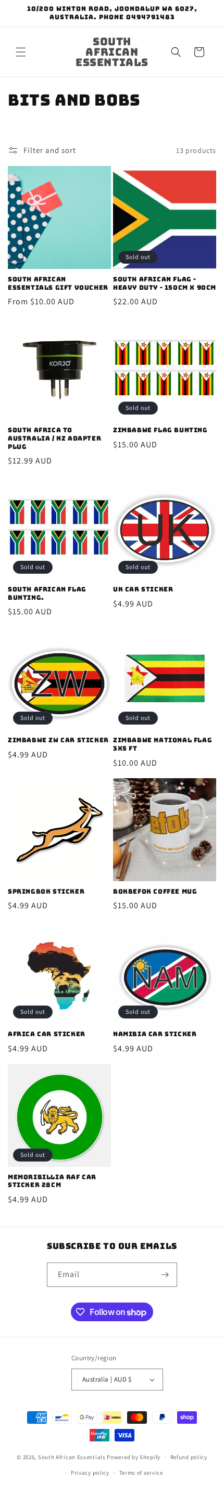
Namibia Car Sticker (154, 1034)
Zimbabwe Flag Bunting (160, 430)
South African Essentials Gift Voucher (58, 284)
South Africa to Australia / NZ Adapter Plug (54, 438)
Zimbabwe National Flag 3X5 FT (162, 745)
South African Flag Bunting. (47, 594)
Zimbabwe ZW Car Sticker (58, 740)
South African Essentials (72, 1456)
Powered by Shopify (133, 1456)
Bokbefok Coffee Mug (155, 892)
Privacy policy (90, 1472)
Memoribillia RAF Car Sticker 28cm (52, 1182)
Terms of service (141, 1472)
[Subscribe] (165, 1274)
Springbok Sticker (46, 892)
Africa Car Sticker (46, 1034)
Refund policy (188, 1457)
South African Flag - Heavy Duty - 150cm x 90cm (164, 284)
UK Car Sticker (143, 590)
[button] (20, 52)
